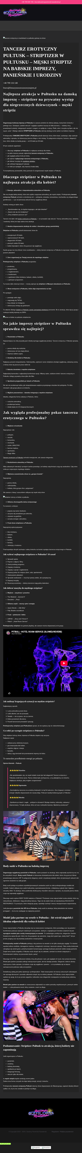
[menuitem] (36, 1147)
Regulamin (55, 1131)
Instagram (21, 303)
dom (27, 572)
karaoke (10, 751)
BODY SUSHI (23, 898)
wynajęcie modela (9, 933)
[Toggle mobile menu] (78, 12)
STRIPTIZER (28, 131)
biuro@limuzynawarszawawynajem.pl (19, 88)
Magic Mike (11, 453)
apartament (37, 572)
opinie (16, 559)
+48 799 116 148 (10, 83)
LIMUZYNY (15, 445)
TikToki (19, 300)
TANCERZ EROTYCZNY (21, 135)
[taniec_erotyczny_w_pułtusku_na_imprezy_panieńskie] (24, 38)
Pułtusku (30, 123)
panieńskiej (55, 226)
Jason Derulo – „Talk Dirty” (16, 608)
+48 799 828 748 (27, 2)
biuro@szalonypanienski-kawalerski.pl (47, 2)
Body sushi (22, 875)
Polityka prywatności (66, 1131)
